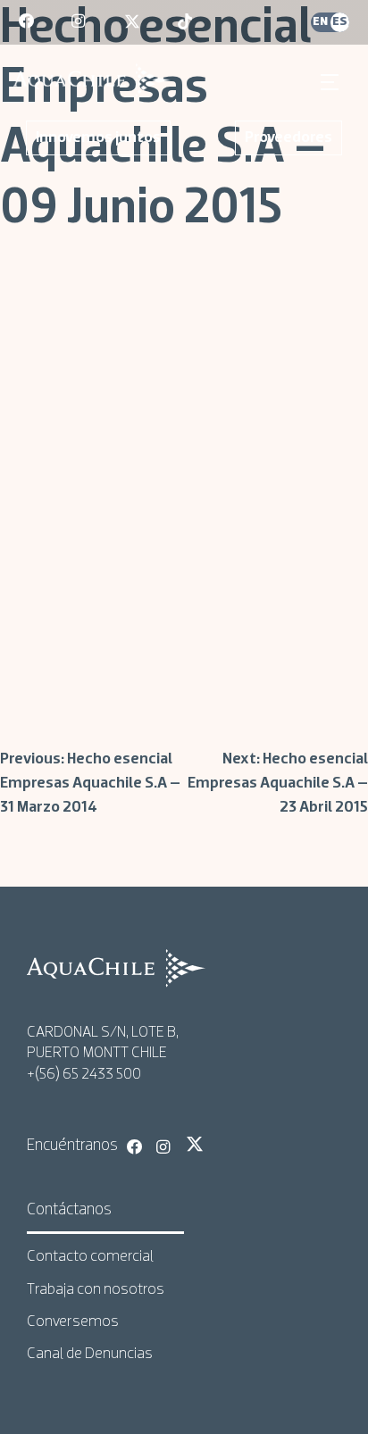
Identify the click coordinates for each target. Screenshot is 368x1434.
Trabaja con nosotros (95, 1289)
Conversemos (73, 1321)
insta (80, 22)
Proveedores (288, 137)
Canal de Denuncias (90, 1354)
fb (28, 22)
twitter (133, 22)
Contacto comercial (90, 1256)
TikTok (224, 1144)
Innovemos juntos (98, 137)
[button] (332, 82)
